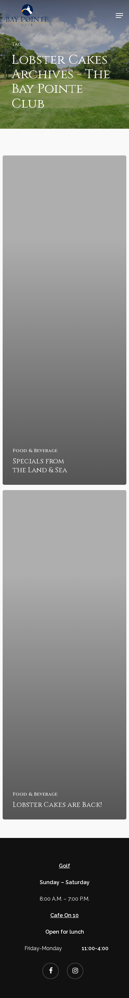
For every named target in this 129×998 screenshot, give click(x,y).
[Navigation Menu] (119, 15)
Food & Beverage (35, 451)
